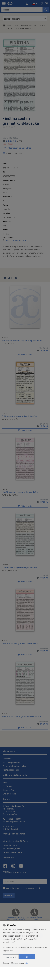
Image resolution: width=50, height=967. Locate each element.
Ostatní (42, 25)
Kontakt (7, 799)
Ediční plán (7, 786)
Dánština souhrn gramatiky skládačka (20, 643)
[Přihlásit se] (27, 3)
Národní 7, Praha (10, 845)
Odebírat (8, 895)
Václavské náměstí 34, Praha (15, 841)
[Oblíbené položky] (41, 3)
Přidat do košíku (26, 354)
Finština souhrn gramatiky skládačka (19, 567)
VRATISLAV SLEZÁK (10, 419)
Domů (8, 25)
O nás (5, 782)
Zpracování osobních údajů (15, 766)
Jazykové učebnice (28, 25)
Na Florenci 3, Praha (11, 848)
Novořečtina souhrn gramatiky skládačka (21, 716)
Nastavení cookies (11, 769)
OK (27, 957)
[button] (34, 3)
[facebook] (5, 866)
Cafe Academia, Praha (12, 852)
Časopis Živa (8, 790)
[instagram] (13, 866)
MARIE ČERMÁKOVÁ (9, 571)
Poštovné (7, 758)
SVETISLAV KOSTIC (10, 495)
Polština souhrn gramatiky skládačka (19, 416)
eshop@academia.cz (15, 821)
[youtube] (21, 866)
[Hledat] (46, 9)
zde (26, 963)
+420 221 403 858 (13, 818)
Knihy (16, 25)
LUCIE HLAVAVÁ (8, 343)
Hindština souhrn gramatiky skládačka (20, 492)
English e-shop (9, 793)
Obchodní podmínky (11, 762)
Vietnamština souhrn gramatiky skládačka (22, 340)
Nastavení (11, 957)
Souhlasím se (23, 888)
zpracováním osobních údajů (28, 888)
